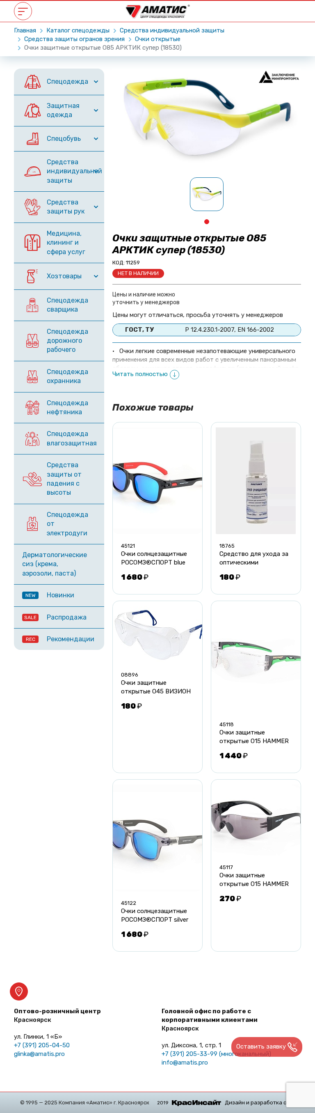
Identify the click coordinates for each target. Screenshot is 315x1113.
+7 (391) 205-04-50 (42, 1045)
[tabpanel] (206, 194)
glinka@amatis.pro (39, 1054)
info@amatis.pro (185, 1062)
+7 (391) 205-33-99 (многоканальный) (216, 1054)
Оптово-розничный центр (57, 1015)
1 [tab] (206, 221)
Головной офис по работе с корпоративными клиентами (210, 1019)
